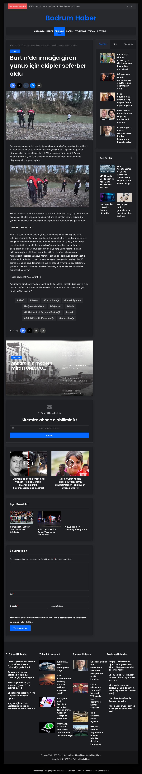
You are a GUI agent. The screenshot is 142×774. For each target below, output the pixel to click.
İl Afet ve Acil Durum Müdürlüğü (43, 312)
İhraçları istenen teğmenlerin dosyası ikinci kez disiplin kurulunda (96, 735)
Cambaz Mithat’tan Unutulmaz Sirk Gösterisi (20, 529)
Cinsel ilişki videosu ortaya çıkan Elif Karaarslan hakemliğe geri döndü (124, 61)
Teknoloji (80, 31)
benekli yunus (73, 300)
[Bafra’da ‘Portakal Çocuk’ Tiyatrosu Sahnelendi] (49, 519)
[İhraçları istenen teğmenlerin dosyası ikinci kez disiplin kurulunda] (80, 730)
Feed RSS (75, 755)
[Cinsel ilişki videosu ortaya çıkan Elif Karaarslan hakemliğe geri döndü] (107, 58)
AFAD (21, 300)
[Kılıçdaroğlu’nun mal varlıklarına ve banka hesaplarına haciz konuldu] (107, 131)
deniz (71, 306)
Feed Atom (86, 755)
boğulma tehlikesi (34, 306)
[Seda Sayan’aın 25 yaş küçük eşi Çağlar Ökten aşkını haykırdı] (107, 97)
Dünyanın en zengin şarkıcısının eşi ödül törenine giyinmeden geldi (124, 81)
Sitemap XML (46, 755)
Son (115, 44)
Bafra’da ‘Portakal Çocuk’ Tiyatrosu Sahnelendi (47, 532)
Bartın (34, 300)
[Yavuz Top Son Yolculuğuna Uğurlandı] (77, 517)
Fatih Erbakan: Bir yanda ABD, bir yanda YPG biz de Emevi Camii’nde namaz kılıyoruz (96, 696)
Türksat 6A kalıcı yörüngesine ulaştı (63, 666)
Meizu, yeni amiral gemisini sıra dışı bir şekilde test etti (124, 210)
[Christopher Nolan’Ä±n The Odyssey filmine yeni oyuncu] (107, 114)
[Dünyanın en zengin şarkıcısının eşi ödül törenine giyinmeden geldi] (107, 77)
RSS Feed (58, 755)
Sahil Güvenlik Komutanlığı (40, 318)
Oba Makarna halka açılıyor (95, 717)
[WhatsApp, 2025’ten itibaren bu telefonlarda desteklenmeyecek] (47, 727)
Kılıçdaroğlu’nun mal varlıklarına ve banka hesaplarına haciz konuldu (98, 670)
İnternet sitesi (57, 606)
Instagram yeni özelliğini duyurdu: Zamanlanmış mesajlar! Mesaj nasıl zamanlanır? (64, 708)
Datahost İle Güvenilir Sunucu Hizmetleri (106, 209)
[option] (49, 368)
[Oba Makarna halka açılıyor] (80, 716)
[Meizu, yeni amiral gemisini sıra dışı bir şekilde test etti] (124, 197)
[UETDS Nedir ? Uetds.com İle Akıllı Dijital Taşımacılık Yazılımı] (107, 169)
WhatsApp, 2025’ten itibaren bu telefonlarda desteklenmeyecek (66, 729)
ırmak (70, 312)
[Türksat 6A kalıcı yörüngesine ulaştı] (47, 665)
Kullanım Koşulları (90, 771)
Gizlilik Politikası (59, 771)
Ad (12, 594)
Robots (67, 755)
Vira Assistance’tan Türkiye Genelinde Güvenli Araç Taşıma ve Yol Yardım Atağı (124, 175)
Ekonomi (59, 31)
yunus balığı (67, 318)
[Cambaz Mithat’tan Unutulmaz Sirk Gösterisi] (22, 517)
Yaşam (91, 31)
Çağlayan (56, 306)
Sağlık (69, 31)
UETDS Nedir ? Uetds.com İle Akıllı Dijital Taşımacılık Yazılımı (107, 182)
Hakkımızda (38, 771)
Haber (49, 31)
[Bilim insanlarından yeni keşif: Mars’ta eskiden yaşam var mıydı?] (47, 679)
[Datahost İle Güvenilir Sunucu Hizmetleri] (107, 197)
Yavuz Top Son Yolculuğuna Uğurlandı (76, 528)
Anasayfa (39, 31)
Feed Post (96, 755)
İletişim (101, 31)
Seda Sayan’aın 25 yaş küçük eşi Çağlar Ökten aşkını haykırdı (124, 100)
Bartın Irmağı (52, 300)
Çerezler (71, 771)
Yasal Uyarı (104, 771)
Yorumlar (128, 44)
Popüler (103, 44)
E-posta (14, 606)
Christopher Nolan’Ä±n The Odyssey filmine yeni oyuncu (124, 116)
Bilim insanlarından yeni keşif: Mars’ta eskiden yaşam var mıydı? (64, 684)
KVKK (79, 771)
